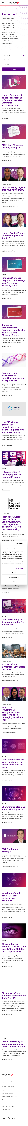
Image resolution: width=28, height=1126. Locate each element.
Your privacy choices (7, 1093)
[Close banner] (25, 543)
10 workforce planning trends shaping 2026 (13, 808)
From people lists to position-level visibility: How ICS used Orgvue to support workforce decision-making (12, 523)
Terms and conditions (8, 1106)
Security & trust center (8, 1086)
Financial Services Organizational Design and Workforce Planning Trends (13, 282)
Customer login (6, 1109)
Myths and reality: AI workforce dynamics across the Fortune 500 (14, 1044)
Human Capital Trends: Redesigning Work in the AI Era (14, 235)
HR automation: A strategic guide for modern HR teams (12, 474)
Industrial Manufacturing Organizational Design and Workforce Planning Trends (13, 330)
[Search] (3, 3)
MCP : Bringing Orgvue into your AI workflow (13, 188)
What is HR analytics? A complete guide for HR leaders (13, 622)
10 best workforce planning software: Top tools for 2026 (14, 995)
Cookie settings (13, 577)
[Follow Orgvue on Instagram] (8, 1118)
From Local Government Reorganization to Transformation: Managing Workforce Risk (12, 713)
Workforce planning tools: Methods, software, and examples (12, 897)
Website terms (6, 1103)
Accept (14, 572)
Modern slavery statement (9, 1096)
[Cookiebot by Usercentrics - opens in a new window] (16, 543)
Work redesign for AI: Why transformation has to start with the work (13, 763)
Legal (3, 1090)
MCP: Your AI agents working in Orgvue (12, 146)
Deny (14, 581)
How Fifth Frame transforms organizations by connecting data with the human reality (13, 427)
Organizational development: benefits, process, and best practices (13, 377)
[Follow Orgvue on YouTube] (13, 1118)
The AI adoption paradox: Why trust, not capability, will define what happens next (14, 948)
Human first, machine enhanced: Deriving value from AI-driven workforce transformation (13, 100)
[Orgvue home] (14, 2)
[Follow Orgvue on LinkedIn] (3, 1118)
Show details (19, 568)
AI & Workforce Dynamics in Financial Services (13, 667)
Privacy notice (6, 1099)
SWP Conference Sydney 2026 (10, 850)
